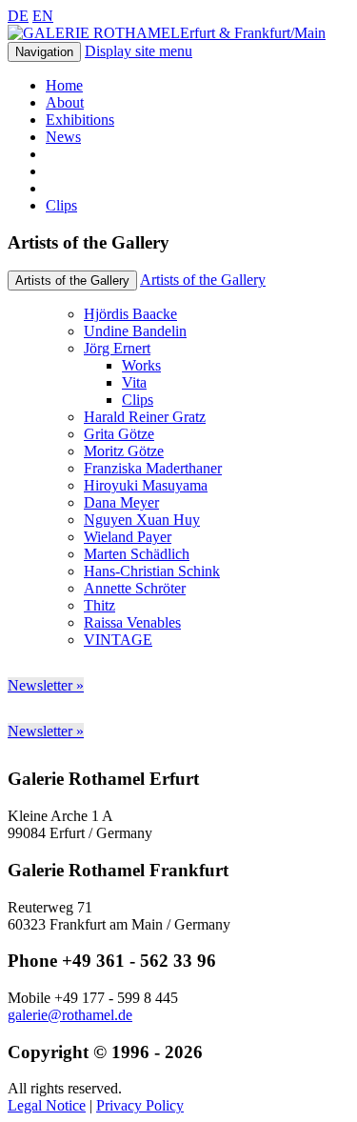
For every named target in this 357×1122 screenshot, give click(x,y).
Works (141, 365)
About (65, 102)
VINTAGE (118, 639)
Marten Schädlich (136, 554)
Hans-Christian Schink (152, 571)
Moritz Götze (124, 451)
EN (42, 16)
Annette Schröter (135, 588)
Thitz (99, 605)
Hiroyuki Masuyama (146, 485)
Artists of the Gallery (203, 279)
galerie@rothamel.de (70, 1015)
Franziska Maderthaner (153, 468)
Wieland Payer (127, 537)
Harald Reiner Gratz (145, 417)
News (63, 137)
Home (64, 85)
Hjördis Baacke (130, 314)
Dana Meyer (121, 502)
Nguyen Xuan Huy (142, 519)
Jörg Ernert (117, 348)
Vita (134, 382)
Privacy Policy (140, 1105)
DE (18, 16)
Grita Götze (119, 434)
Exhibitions (80, 119)
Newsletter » (46, 685)
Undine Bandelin (135, 331)
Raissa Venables (132, 622)
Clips (61, 205)
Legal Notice (47, 1105)
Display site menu (138, 51)
